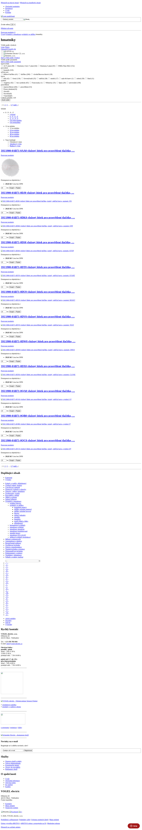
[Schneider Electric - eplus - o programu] (13, 724)
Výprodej (8, 96)
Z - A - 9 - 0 (14, 118)
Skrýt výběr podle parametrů (11, 62)
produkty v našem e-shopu (11, 707)
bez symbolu (23, 83)
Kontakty (8, 804)
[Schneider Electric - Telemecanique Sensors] (19, 701)
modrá (54, 78)
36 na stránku (14, 132)
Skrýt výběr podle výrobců (10, 58)
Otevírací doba (10, 783)
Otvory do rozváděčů (12, 767)
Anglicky (8, 83)
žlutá (90, 78)
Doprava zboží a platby (13, 761)
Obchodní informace (12, 781)
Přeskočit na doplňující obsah (30, 3)
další (15, 105)
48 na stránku (14, 134)
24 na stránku (14, 130)
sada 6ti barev (67, 78)
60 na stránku (14, 136)
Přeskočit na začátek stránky (11, 827)
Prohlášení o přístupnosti (9, 820)
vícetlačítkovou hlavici (42, 74)
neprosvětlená (10, 87)
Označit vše (12, 49)
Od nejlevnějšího (16, 120)
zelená (80, 78)
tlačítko (25, 74)
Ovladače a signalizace (13, 34)
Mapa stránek (10, 806)
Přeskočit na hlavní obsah (10, 3)
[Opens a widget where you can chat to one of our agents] (134, 826)
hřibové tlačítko (11, 74)
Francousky (37, 83)
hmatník (8, 70)
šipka (62, 83)
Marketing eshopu (53, 823)
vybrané (12, 114)
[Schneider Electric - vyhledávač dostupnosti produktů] (15, 735)
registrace (13, 728)
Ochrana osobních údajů (39, 820)
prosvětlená (26, 87)
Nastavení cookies (11, 808)
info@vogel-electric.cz (14, 644)
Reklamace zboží (11, 769)
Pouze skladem (10, 89)
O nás (7, 779)
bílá (6, 78)
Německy (51, 83)
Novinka (8, 94)
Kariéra (8, 787)
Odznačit (4, 49)
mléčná (43, 78)
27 (12, 105)
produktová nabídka (9, 705)
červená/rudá (30, 78)
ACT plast (9, 66)
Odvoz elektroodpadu (13, 763)
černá (17, 78)
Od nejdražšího (15, 122)
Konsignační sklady (12, 765)
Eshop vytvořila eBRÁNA (10, 823)
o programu (5, 728)
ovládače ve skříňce (29, 34)
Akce (6, 91)
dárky (20, 728)
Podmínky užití (24, 820)
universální (75, 83)
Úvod (3, 34)
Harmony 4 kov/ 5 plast (27, 66)
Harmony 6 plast (47, 66)
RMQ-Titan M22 (66, 66)
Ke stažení (9, 785)
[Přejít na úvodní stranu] (8, 16)
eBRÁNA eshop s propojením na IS (33, 823)
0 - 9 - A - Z (14, 116)
